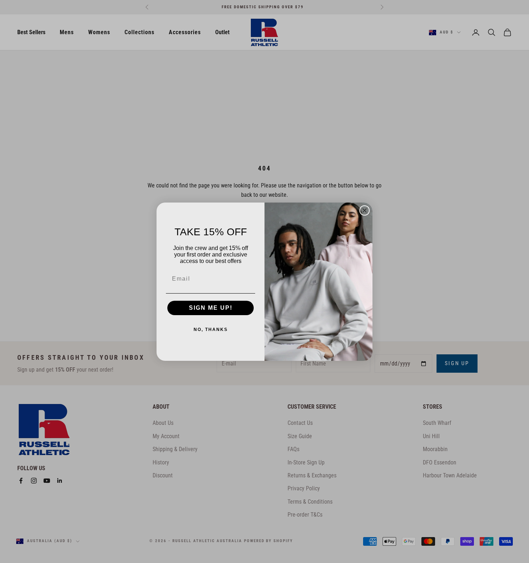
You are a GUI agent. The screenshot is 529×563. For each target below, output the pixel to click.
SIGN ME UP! (210, 308)
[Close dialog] (364, 210)
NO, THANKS (211, 329)
